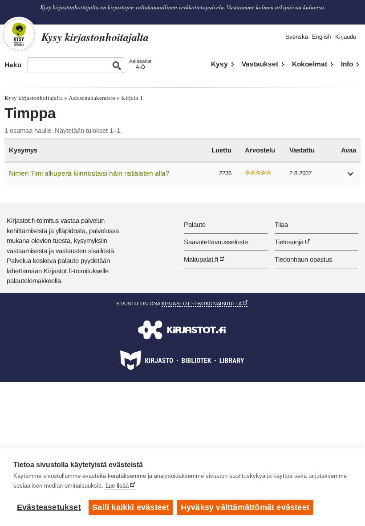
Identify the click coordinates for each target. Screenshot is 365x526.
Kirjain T (132, 98)
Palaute (195, 224)
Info (347, 64)
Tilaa (281, 224)
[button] (350, 176)
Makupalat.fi (201, 259)
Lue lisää (117, 485)
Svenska (296, 36)
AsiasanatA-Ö (140, 64)
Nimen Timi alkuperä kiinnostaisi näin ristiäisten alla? (89, 173)
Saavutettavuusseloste (216, 242)
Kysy (219, 64)
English (321, 36)
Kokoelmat (309, 64)
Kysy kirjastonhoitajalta (33, 98)
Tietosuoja (289, 242)
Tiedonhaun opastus (303, 259)
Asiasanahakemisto (92, 98)
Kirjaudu (345, 36)
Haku (12, 65)
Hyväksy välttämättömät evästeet (245, 507)
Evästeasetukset (49, 507)
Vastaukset (260, 64)
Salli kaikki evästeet (130, 507)
